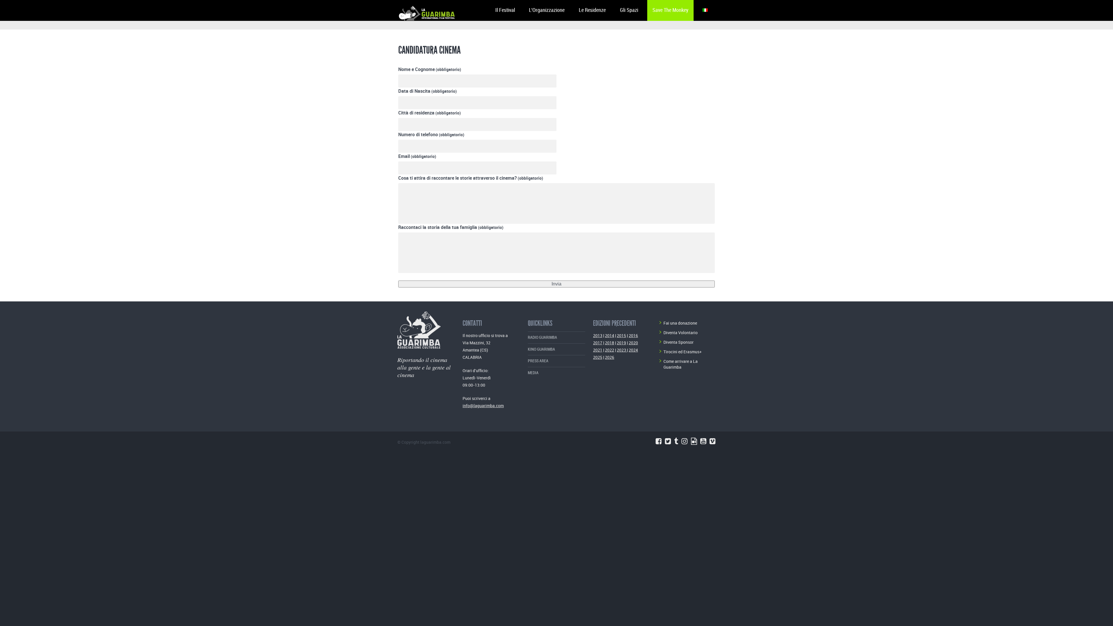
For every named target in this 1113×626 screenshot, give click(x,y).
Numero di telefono (431, 134)
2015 (621, 335)
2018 (609, 342)
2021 (597, 350)
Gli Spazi (629, 10)
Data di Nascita (427, 91)
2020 (633, 342)
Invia (556, 283)
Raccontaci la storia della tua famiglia (450, 227)
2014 (609, 335)
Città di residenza (429, 113)
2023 (622, 350)
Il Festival (505, 10)
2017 (597, 342)
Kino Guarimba (541, 349)
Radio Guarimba (542, 337)
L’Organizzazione (547, 10)
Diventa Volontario (680, 332)
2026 (609, 357)
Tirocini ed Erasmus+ (682, 351)
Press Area (538, 361)
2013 (597, 335)
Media (533, 373)
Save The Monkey (670, 10)
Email (417, 156)
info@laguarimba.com (483, 405)
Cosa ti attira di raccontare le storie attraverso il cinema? (470, 178)
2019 (621, 342)
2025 (597, 357)
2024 (633, 350)
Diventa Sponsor (678, 342)
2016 (633, 335)
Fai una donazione (680, 323)
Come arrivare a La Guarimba (680, 364)
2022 (609, 350)
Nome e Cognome (429, 69)
